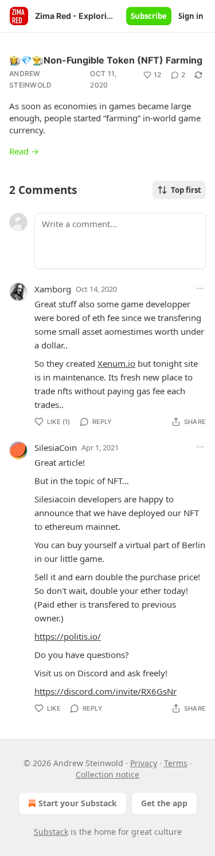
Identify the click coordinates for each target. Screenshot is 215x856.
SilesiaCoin (55, 447)
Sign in (191, 16)
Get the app (164, 803)
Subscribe (149, 16)
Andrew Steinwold (30, 79)
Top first (186, 190)
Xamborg (52, 289)
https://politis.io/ (67, 636)
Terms (175, 763)
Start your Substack (77, 803)
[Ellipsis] (200, 288)
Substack (51, 831)
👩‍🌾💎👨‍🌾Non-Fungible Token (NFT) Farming (105, 60)
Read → (24, 151)
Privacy (143, 763)
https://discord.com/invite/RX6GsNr (105, 691)
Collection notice (107, 774)
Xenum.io (116, 363)
